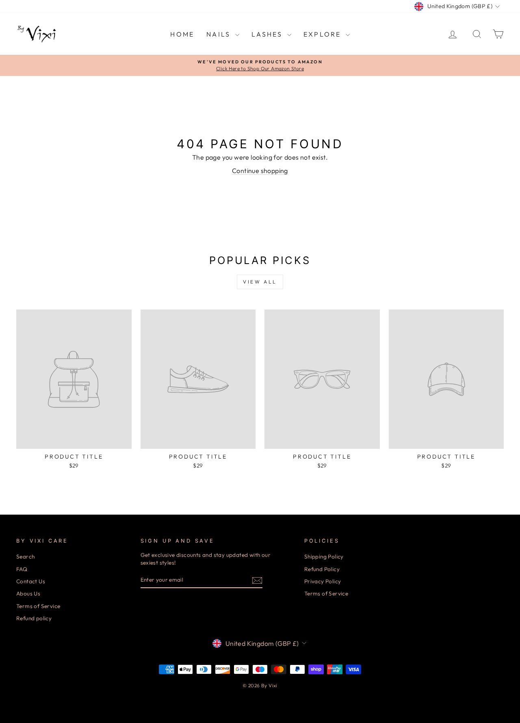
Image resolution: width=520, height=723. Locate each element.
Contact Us (30, 581)
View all (260, 282)
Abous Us (28, 593)
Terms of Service (38, 606)
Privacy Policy (322, 581)
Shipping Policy (324, 556)
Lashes (268, 34)
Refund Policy (322, 569)
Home (182, 34)
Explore (323, 34)
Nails (219, 34)
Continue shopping (260, 171)
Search (25, 556)
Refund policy (34, 618)
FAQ (21, 569)
